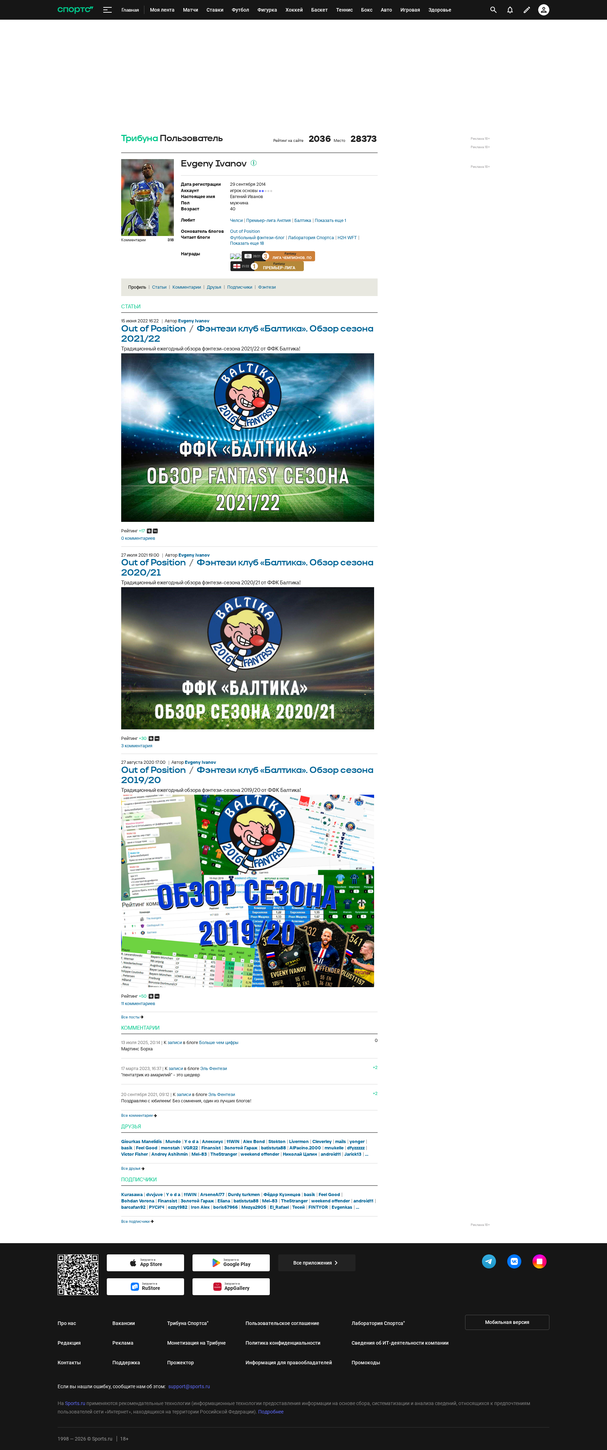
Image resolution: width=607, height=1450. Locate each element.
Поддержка (126, 1362)
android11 (331, 1154)
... (366, 1154)
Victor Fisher (134, 1154)
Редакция (69, 1343)
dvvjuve (154, 1195)
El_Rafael (279, 1207)
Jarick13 (352, 1154)
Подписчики (239, 287)
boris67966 (225, 1207)
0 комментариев (138, 538)
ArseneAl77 (212, 1195)
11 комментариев (138, 1004)
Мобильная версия (507, 1322)
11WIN (233, 1142)
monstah (170, 1148)
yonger (357, 1142)
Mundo (173, 1142)
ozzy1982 (177, 1207)
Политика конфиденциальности (283, 1343)
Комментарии (186, 287)
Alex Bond (254, 1142)
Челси (236, 220)
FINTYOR (318, 1207)
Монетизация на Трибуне (196, 1343)
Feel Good (146, 1148)
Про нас (67, 1323)
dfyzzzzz (356, 1148)
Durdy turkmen (244, 1195)
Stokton (277, 1142)
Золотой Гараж (240, 1148)
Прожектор (180, 1362)
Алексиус (212, 1142)
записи (175, 1042)
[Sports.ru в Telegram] (490, 1262)
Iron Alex (200, 1207)
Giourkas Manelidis (141, 1142)
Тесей (298, 1207)
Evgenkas (342, 1207)
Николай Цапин (300, 1154)
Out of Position (245, 231)
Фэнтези (267, 287)
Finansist (211, 1148)
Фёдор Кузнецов (281, 1195)
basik (126, 1148)
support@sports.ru (189, 1386)
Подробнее (270, 1412)
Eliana (223, 1201)
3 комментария (136, 746)
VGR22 (190, 1148)
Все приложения (312, 1263)
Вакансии (123, 1323)
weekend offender (260, 1154)
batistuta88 (273, 1148)
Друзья (214, 287)
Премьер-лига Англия (268, 220)
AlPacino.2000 (305, 1148)
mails (340, 1142)
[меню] (107, 10)
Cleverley (322, 1142)
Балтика (302, 220)
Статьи (159, 287)
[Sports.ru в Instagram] (541, 1262)
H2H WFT (347, 238)
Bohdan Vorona (137, 1201)
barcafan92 (133, 1207)
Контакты (69, 1362)
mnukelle (334, 1148)
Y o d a (191, 1142)
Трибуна (139, 138)
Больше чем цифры (219, 1042)
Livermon (299, 1142)
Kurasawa (132, 1195)
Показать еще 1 (330, 220)
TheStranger (223, 1154)
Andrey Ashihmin (169, 1154)
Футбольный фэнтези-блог (257, 238)
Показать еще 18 (247, 243)
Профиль (137, 287)
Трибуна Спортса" (188, 1323)
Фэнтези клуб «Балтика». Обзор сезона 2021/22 (247, 334)
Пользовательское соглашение (282, 1323)
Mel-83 (199, 1154)
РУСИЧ (156, 1207)
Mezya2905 (253, 1207)
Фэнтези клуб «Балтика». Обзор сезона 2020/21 (247, 567)
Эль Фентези (213, 1068)
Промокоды (366, 1362)
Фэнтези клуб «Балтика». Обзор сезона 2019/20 (247, 775)
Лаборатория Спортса (311, 238)
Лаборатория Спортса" (378, 1323)
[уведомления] (510, 9)
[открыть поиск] (494, 9)
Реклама (122, 1343)
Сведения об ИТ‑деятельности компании (400, 1343)
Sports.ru (75, 1403)
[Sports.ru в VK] (515, 1262)
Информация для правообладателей (289, 1362)
